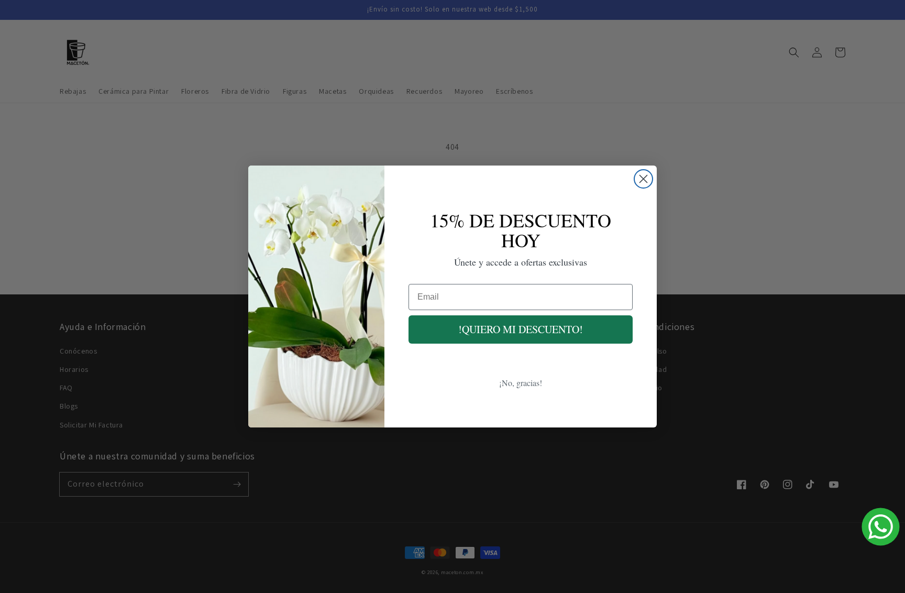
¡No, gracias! (520, 382)
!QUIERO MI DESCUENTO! (520, 329)
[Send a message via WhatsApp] (881, 527)
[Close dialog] (643, 179)
